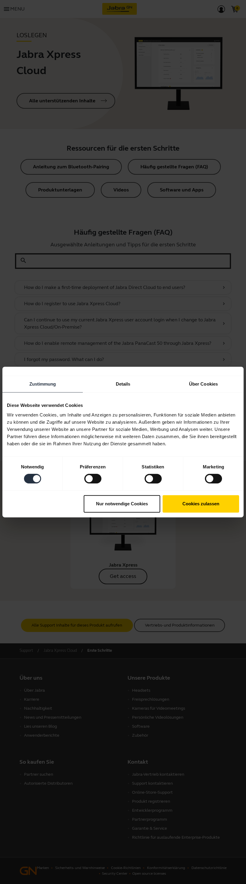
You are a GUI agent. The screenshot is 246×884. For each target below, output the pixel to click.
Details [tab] (123, 383)
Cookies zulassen (200, 503)
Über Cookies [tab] (203, 383)
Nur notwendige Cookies (122, 503)
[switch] (92, 478)
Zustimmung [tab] (42, 383)
